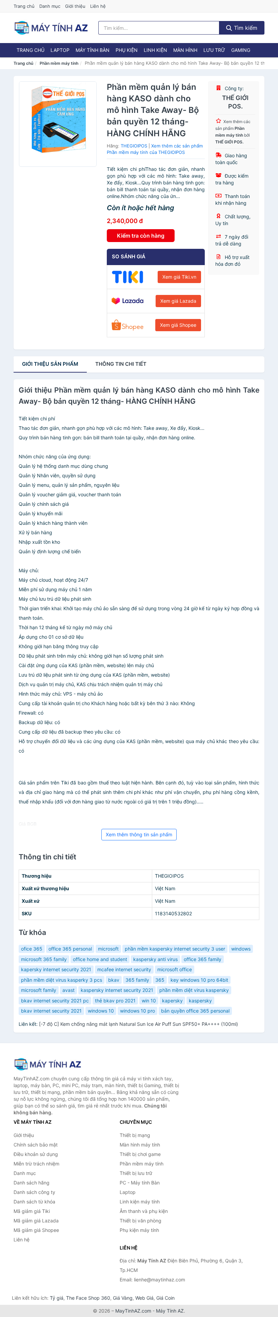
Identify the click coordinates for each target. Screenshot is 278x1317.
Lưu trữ (214, 50)
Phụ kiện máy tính (139, 1230)
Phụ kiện (127, 50)
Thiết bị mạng (135, 1135)
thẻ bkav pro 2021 (115, 1000)
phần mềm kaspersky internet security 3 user (175, 949)
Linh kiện (155, 50)
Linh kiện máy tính (140, 1201)
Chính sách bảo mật (36, 1145)
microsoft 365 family (44, 959)
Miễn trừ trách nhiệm (36, 1163)
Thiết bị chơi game (140, 1154)
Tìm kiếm (244, 27)
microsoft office (174, 969)
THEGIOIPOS (134, 145)
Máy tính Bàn (93, 50)
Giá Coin (165, 1298)
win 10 (149, 1000)
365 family (137, 980)
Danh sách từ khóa (34, 1201)
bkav (113, 980)
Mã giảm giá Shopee (36, 1230)
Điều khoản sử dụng (36, 1154)
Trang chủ (24, 6)
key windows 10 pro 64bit (199, 980)
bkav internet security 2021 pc (55, 1000)
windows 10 (101, 1011)
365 (159, 980)
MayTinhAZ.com (133, 1311)
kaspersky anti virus (155, 959)
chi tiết (120, 364)
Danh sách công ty (34, 1192)
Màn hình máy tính (140, 1145)
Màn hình (185, 50)
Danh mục (49, 6)
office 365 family (202, 959)
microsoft (108, 949)
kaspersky (200, 1000)
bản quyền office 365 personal (195, 1011)
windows (241, 949)
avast (68, 990)
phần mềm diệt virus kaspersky (194, 990)
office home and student (100, 959)
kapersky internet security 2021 (56, 969)
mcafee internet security (124, 969)
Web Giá (144, 1298)
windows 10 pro (137, 1011)
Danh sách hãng (31, 1182)
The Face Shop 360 (88, 1298)
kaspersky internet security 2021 (117, 990)
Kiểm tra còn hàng (140, 235)
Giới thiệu (75, 6)
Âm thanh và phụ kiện (144, 1211)
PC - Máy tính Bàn (140, 1182)
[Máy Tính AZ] (47, 1064)
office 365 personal (70, 949)
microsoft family (38, 990)
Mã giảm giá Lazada (36, 1220)
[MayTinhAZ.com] (51, 27)
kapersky (172, 1000)
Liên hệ (98, 6)
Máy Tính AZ (170, 1311)
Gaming (240, 50)
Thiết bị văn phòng (140, 1220)
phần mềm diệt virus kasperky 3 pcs (61, 980)
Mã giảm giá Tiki (32, 1211)
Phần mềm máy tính (59, 63)
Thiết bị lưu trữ (136, 1173)
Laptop (60, 50)
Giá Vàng (123, 1298)
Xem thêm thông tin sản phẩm (139, 834)
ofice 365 (31, 949)
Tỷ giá (56, 1298)
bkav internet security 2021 (51, 1011)
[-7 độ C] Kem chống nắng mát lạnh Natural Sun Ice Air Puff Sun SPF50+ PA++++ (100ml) (138, 1024)
